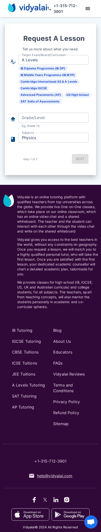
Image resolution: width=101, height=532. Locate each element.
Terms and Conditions (63, 388)
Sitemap (61, 423)
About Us (62, 341)
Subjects (28, 132)
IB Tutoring (22, 330)
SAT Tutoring (24, 396)
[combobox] (53, 59)
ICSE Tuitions (24, 363)
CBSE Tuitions (25, 352)
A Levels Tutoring (28, 385)
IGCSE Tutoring (26, 341)
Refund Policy (66, 412)
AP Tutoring (23, 407)
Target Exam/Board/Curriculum (44, 55)
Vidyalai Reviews (69, 374)
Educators (62, 352)
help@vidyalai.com (55, 475)
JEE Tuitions (23, 374)
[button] (43, 68)
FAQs (58, 363)
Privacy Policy (66, 401)
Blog (57, 330)
